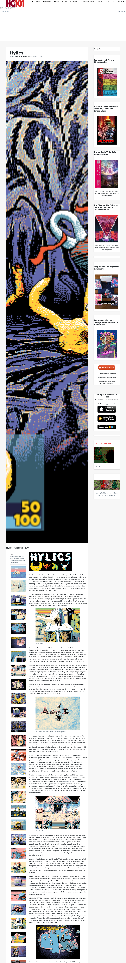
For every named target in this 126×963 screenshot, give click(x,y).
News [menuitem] (57, 2)
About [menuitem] (113, 2)
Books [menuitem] (65, 2)
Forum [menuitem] (107, 2)
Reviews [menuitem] (36, 2)
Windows (15, 562)
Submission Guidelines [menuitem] (88, 2)
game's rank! (111, 404)
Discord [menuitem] (100, 2)
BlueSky (4, 8)
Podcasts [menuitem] (74, 2)
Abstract (13, 556)
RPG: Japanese (14, 558)
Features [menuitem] (47, 2)
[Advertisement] (63, 27)
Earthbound (67, 781)
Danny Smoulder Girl (23, 56)
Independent (20, 556)
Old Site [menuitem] (122, 2)
